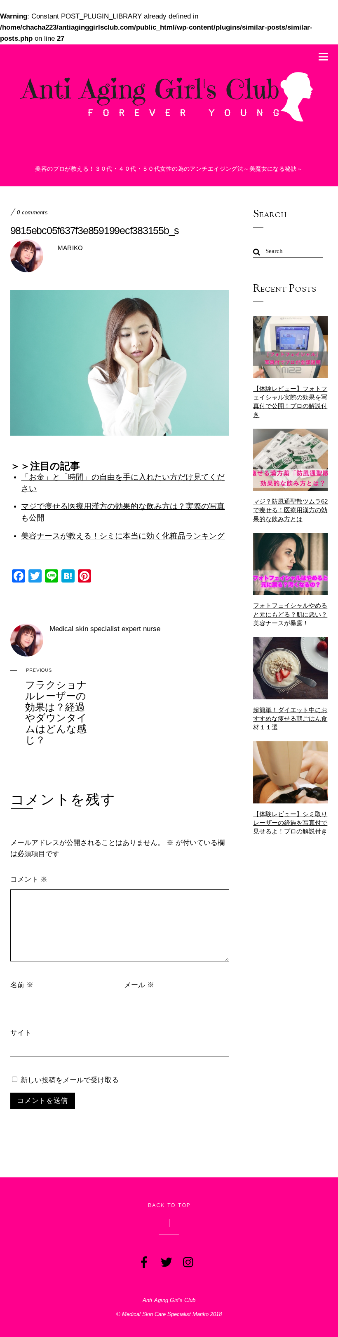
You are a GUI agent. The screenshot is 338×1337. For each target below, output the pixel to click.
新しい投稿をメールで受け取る (70, 1079)
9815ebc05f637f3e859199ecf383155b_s (94, 230)
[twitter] (165, 1260)
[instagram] (188, 1260)
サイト (20, 1032)
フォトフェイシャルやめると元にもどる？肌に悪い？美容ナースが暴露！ (290, 614)
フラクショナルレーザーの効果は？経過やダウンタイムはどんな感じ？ (56, 706)
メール (139, 984)
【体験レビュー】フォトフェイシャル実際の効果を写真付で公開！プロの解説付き (290, 401)
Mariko (70, 247)
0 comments (32, 213)
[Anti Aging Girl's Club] (169, 121)
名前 (21, 984)
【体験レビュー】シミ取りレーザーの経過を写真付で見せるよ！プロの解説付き (290, 822)
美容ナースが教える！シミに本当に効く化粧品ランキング (123, 536)
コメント (28, 879)
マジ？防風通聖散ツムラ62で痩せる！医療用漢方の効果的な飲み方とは (290, 510)
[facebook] (143, 1260)
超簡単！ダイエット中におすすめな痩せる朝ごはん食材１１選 (290, 718)
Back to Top (169, 1205)
